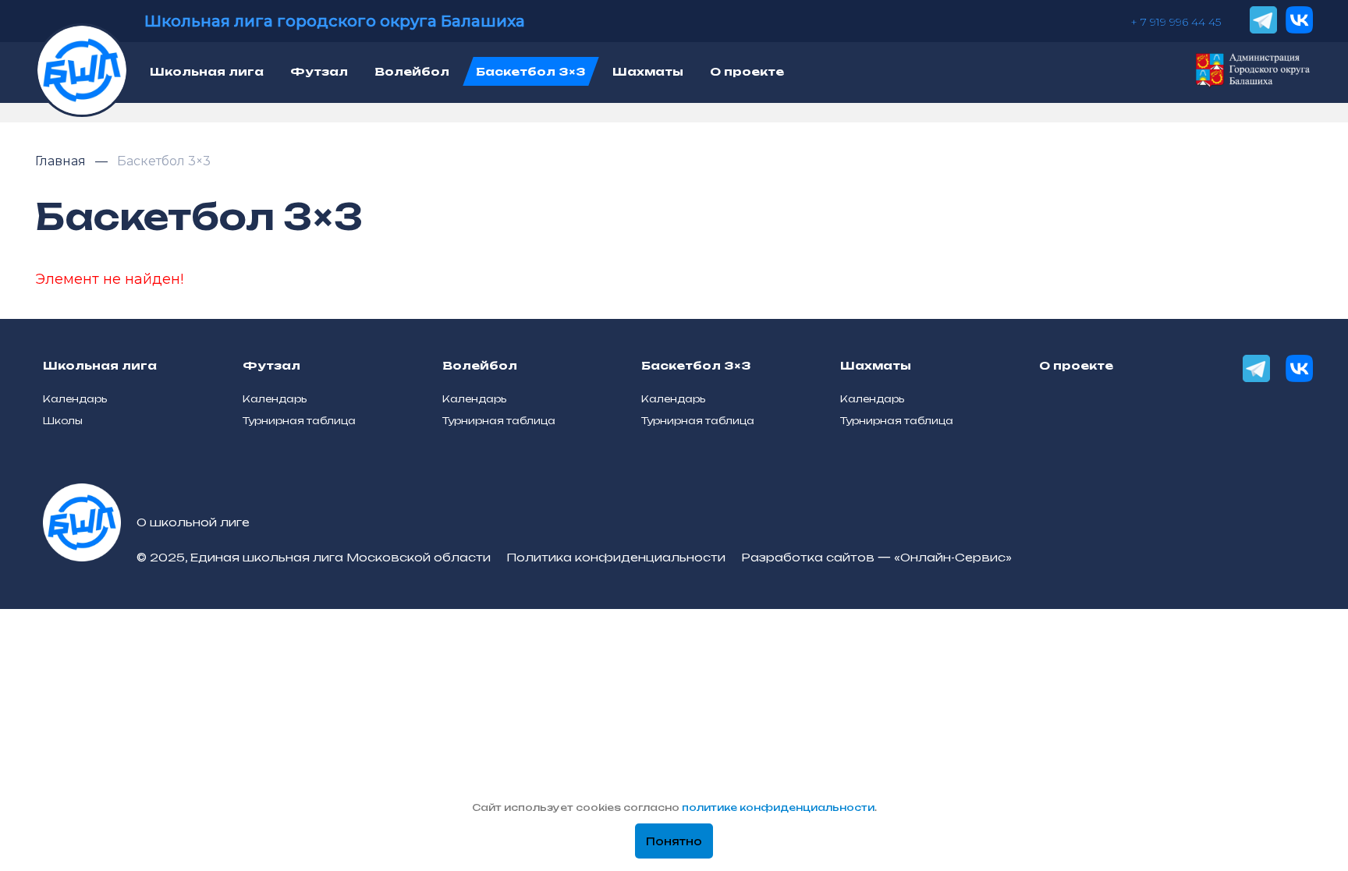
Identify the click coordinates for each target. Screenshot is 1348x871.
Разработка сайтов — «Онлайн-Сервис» (876, 557)
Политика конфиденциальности (615, 557)
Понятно (674, 841)
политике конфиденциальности (778, 807)
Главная (62, 161)
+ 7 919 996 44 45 (1175, 22)
